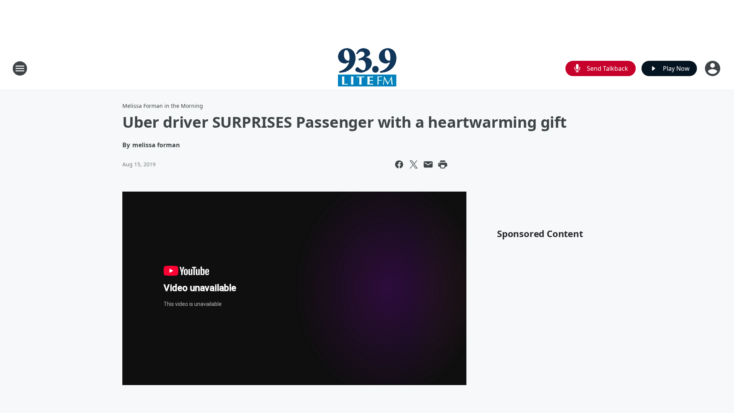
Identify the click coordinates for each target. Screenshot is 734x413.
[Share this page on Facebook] (399, 164)
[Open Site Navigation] (20, 68)
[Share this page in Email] (428, 164)
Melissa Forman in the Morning (162, 105)
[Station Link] (367, 68)
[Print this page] (442, 164)
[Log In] (713, 68)
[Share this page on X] (413, 164)
